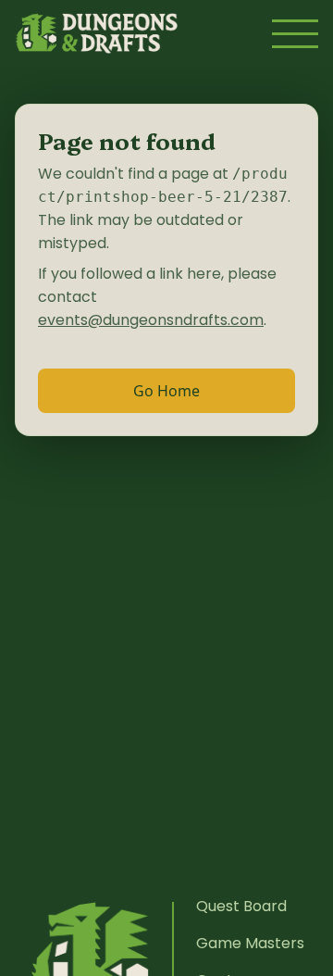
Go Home (166, 391)
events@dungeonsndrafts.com (151, 320)
